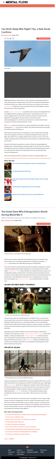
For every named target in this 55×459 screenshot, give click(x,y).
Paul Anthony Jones (8, 220)
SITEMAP (42, 452)
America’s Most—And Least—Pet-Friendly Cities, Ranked (20, 419)
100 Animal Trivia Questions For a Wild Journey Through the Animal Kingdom (25, 414)
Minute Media (25, 457)
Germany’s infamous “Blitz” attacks (33, 334)
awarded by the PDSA (13, 271)
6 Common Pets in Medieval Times (14, 417)
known (14, 127)
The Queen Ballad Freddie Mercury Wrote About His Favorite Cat (22, 429)
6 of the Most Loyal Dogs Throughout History (17, 434)
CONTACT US (19, 450)
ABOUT (9, 450)
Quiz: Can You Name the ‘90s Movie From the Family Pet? (20, 427)
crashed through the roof (31, 336)
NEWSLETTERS (30, 450)
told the (18, 391)
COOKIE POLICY (11, 452)
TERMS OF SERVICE (21, 452)
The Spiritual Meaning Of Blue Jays (14, 422)
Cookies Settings (20, 454)
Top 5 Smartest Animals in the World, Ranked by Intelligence (21, 431)
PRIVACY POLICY (43, 450)
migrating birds (8, 106)
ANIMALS (11, 439)
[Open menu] (4, 2)
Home (6, 439)
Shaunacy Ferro (7, 35)
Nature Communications (16, 112)
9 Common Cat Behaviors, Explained (15, 424)
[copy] (13, 38)
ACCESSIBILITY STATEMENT (32, 452)
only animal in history (24, 279)
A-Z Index (10, 454)
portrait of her (11, 385)
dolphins (9, 125)
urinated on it (29, 340)
